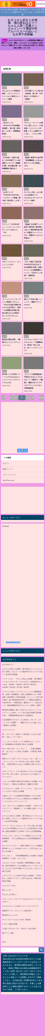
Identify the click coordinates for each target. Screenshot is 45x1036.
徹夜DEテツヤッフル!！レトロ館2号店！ (17, 910)
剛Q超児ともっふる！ (10, 915)
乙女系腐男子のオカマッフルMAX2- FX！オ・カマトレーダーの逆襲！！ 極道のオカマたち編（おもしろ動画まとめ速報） (22, 722)
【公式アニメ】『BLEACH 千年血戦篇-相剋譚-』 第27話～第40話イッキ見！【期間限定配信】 (11, 128)
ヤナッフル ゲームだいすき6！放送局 (16, 919)
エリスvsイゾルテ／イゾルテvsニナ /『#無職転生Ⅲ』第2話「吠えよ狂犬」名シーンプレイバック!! (33, 345)
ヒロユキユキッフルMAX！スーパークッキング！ (20, 906)
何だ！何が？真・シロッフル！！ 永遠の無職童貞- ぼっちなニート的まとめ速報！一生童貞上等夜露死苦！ (21, 751)
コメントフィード (9, 474)
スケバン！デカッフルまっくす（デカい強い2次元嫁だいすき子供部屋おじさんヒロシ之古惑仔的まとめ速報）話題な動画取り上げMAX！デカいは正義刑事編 (22, 828)
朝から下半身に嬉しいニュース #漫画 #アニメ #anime (33, 301)
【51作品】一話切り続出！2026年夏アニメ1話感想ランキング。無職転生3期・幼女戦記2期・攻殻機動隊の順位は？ (11, 163)
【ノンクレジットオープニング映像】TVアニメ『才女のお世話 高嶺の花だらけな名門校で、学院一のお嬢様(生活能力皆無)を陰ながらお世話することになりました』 (11, 307)
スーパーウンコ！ (9, 730)
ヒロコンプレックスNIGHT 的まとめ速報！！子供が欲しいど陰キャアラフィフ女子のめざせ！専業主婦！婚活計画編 (22, 878)
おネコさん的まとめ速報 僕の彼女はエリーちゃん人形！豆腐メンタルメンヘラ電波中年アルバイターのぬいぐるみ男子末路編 (22, 671)
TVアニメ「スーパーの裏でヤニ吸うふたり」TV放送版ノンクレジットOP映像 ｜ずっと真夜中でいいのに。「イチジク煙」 (33, 128)
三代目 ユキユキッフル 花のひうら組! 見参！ (19, 928)
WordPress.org (8, 480)
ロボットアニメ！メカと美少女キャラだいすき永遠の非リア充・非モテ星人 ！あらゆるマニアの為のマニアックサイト (22, 774)
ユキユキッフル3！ (9, 885)
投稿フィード (8, 469)
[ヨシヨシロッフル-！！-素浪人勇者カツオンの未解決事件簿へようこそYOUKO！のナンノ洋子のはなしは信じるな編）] (22, 848)
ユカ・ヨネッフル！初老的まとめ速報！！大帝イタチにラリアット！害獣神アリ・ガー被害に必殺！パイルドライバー (22, 808)
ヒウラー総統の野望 (9, 924)
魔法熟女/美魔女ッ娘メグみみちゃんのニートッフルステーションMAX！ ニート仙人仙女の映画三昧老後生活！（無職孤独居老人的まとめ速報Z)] (22, 712)
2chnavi (5, 526)
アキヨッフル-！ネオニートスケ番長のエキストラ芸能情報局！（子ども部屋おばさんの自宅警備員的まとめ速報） (22, 838)
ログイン (6, 463)
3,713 (41, 397)
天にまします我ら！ (9, 894)
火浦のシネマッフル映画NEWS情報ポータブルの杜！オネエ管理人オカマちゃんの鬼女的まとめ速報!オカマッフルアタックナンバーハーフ (22, 798)
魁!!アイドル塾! (8, 933)
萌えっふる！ (7, 890)
